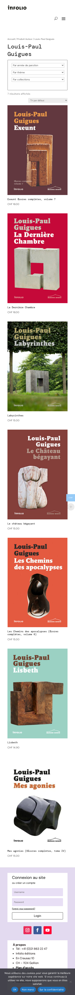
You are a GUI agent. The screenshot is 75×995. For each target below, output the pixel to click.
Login (37, 915)
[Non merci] (70, 982)
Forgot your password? (23, 908)
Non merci (28, 989)
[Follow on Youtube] (48, 930)
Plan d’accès (25, 968)
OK (15, 989)
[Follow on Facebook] (37, 930)
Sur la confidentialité (52, 989)
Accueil (11, 39)
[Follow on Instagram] (27, 930)
